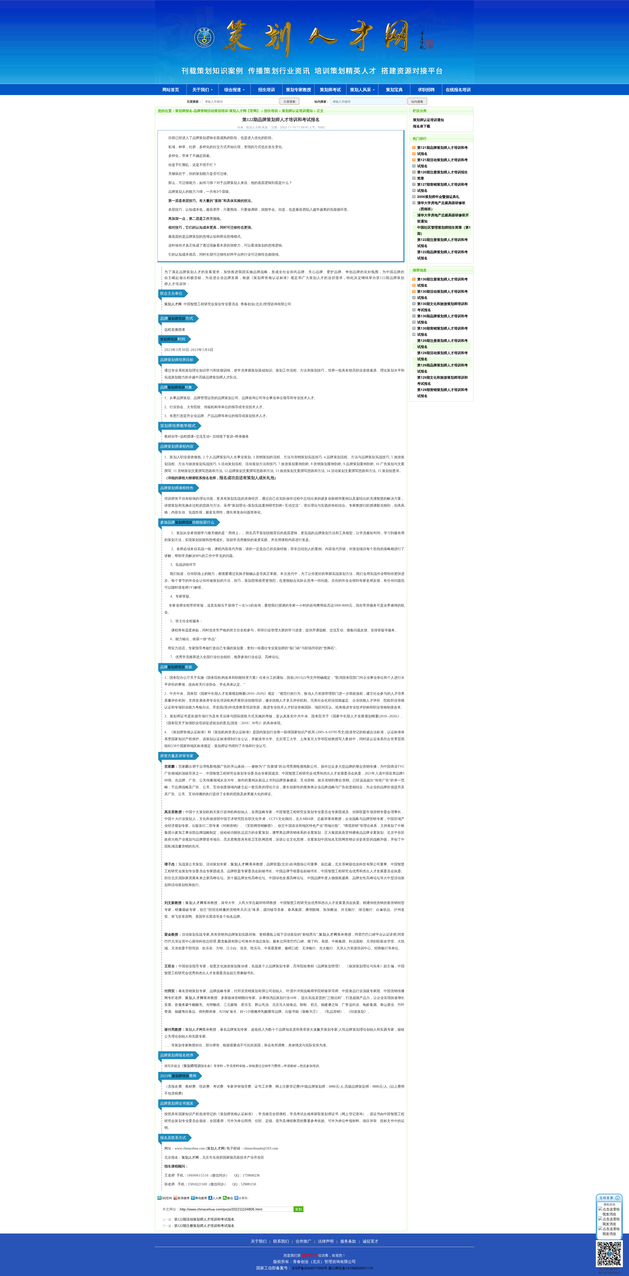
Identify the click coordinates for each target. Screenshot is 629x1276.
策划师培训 (176, 318)
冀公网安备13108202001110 (350, 1267)
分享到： (244, 1198)
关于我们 (201, 89)
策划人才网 (173, 304)
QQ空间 (167, 1198)
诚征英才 (370, 1241)
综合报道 (233, 89)
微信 (230, 1198)
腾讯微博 (201, 1198)
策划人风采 (361, 89)
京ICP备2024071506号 (309, 1267)
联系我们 (281, 1241)
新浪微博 (183, 1198)
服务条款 (348, 1241)
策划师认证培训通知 (297, 110)
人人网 (217, 1198)
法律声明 (326, 1241)
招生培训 (271, 110)
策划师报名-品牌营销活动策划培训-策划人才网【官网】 (217, 110)
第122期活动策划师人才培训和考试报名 (204, 1219)
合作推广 (303, 1241)
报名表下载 (421, 126)
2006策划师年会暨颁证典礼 (438, 196)
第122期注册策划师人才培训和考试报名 (204, 1226)
